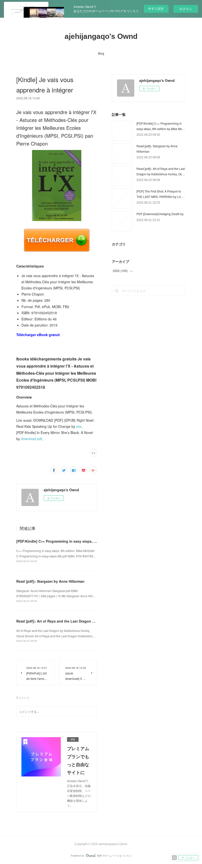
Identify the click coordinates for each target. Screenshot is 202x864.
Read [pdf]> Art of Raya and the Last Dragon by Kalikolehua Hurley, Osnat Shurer (84, 621)
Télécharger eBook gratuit (38, 334)
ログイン (185, 8)
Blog (101, 53)
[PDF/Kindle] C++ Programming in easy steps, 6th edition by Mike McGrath (78, 541)
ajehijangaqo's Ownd (101, 36)
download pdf (31, 438)
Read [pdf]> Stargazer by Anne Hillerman (50, 581)
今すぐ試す (156, 8)
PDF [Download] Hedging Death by (160, 214)
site (79, 426)
